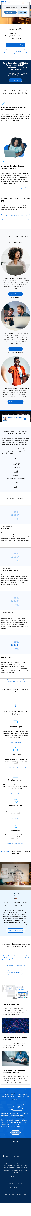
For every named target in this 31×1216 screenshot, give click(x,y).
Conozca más (5, 851)
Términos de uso (15, 1189)
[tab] (13, 418)
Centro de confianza (15, 1192)
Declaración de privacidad (15, 1187)
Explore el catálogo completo (9, 693)
